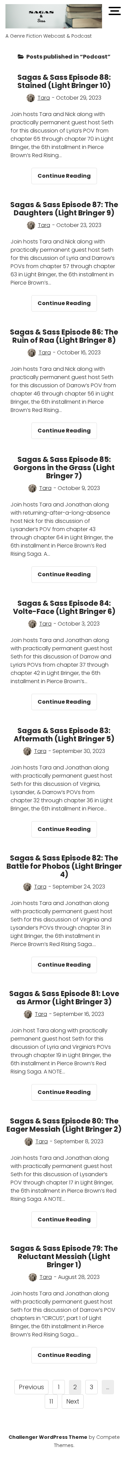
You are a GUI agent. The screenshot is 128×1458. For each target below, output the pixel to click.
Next (72, 1401)
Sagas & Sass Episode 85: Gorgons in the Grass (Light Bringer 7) (64, 467)
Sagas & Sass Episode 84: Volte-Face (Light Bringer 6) (64, 607)
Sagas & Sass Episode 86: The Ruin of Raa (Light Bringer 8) (64, 336)
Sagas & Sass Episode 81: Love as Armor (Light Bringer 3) (64, 998)
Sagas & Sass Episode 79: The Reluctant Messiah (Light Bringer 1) (64, 1256)
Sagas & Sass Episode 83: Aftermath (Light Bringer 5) (64, 735)
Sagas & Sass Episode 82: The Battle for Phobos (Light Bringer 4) (64, 866)
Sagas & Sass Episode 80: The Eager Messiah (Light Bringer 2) (64, 1125)
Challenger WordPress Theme (48, 1437)
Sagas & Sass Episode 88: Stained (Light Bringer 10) (64, 81)
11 (51, 1401)
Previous (31, 1387)
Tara (44, 98)
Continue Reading (67, 178)
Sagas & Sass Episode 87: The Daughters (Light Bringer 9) (64, 209)
